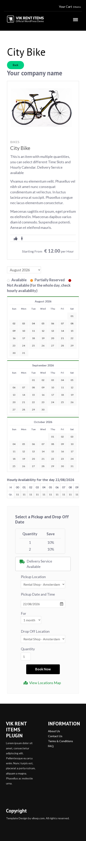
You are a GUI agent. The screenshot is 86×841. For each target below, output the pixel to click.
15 (33, 394)
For (23, 613)
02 (43, 380)
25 (33, 345)
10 (52, 387)
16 (43, 394)
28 (62, 345)
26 (43, 345)
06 (14, 387)
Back (15, 65)
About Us (54, 731)
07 (23, 387)
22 (72, 338)
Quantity (28, 649)
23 (14, 345)
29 (72, 345)
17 (52, 394)
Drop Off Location (35, 631)
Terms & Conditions (60, 741)
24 (23, 345)
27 (52, 345)
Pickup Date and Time (38, 594)
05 (72, 380)
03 (52, 380)
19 (72, 394)
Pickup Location (33, 576)
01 (33, 380)
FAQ (51, 746)
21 (23, 402)
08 (33, 387)
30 (14, 352)
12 (72, 387)
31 (23, 352)
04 (62, 380)
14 (23, 394)
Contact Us (55, 736)
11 (62, 387)
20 (14, 402)
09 (43, 387)
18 (62, 394)
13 (14, 394)
